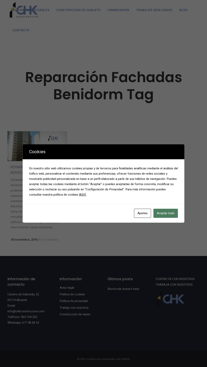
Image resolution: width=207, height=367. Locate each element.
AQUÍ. (82, 194)
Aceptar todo (165, 213)
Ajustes (142, 213)
